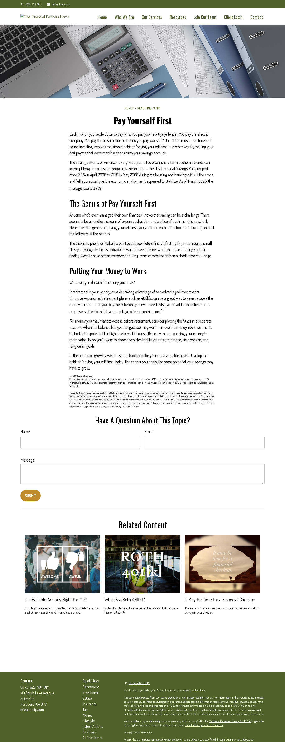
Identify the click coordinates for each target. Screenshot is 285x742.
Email (149, 431)
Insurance (90, 703)
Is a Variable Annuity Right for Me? (56, 599)
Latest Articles (93, 726)
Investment (91, 692)
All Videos (90, 732)
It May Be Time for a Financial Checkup (220, 599)
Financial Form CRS (139, 683)
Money (87, 715)
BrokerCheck (198, 690)
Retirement (91, 687)
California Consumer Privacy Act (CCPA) (230, 721)
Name (25, 431)
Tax (85, 709)
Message (27, 460)
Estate (87, 698)
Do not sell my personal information (204, 725)
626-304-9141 (33, 4)
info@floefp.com (61, 4)
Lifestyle (89, 720)
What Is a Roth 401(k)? (125, 599)
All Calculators (92, 737)
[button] (102, 16)
